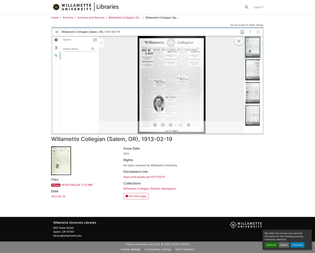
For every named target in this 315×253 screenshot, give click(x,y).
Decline (283, 245)
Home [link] (55, 17)
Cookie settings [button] (130, 249)
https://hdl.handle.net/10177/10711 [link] (144, 177)
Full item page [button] (137, 196)
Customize (297, 245)
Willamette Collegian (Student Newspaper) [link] (125, 17)
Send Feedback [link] (184, 249)
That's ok (271, 245)
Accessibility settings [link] (158, 249)
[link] (85, 185)
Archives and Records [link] (91, 17)
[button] (95, 7)
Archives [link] (68, 17)
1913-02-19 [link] (58, 196)
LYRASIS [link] (184, 244)
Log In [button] (258, 7)
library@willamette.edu (67, 235)
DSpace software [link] (136, 244)
